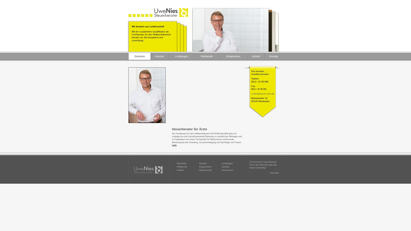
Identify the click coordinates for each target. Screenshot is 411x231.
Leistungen (181, 56)
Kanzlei (159, 56)
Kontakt (273, 56)
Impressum (227, 170)
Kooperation (233, 56)
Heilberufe (207, 56)
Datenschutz (205, 170)
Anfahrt (256, 56)
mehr (174, 145)
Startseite (139, 56)
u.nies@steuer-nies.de (262, 93)
